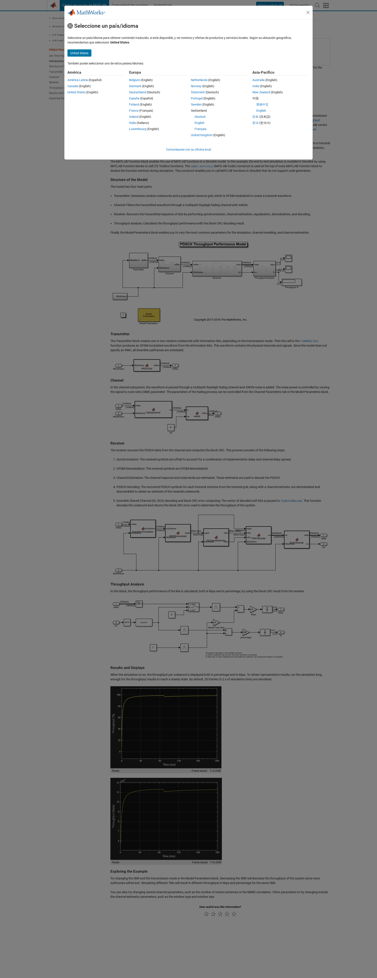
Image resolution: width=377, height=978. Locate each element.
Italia (132, 123)
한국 (255, 123)
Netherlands (199, 80)
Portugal (197, 98)
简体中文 (262, 104)
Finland (134, 104)
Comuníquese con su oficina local (188, 149)
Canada (72, 86)
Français (200, 129)
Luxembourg (137, 129)
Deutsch (200, 116)
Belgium (134, 80)
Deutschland (137, 92)
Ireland (134, 116)
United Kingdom (201, 135)
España (134, 98)
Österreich (198, 92)
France (134, 110)
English (199, 123)
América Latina (77, 80)
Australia (258, 80)
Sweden (196, 104)
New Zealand (261, 92)
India (255, 86)
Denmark (135, 86)
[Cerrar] (308, 12)
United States (76, 92)
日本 (255, 116)
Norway (196, 86)
